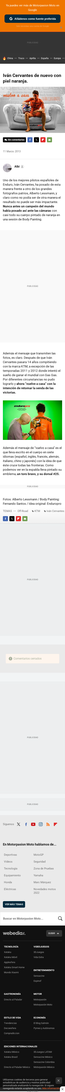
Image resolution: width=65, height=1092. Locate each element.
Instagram (41, 824)
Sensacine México (43, 1057)
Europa (57, 58)
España (45, 58)
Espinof (37, 981)
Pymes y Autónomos (44, 1028)
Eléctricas (10, 889)
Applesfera (9, 962)
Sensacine (39, 975)
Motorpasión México (44, 1067)
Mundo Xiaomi (11, 972)
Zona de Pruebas (44, 868)
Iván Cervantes (55, 511)
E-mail (49, 139)
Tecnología (10, 868)
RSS (48, 824)
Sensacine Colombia (44, 1062)
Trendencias (10, 1023)
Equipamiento (12, 875)
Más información (51, 1088)
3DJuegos (39, 952)
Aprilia (32, 58)
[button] (18, 166)
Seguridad (40, 861)
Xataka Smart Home (14, 967)
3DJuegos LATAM (43, 1052)
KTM (37, 511)
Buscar (60, 918)
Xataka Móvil (10, 957)
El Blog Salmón (41, 1023)
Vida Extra (39, 957)
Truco (21, 58)
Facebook (29, 139)
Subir (51, 933)
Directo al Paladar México (17, 1067)
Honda (8, 882)
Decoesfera (10, 1028)
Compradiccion (11, 1033)
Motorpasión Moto (43, 1004)
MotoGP (39, 854)
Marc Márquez (42, 882)
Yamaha (38, 875)
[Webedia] (14, 935)
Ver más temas (14, 904)
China (10, 58)
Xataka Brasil (11, 1057)
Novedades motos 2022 (45, 891)
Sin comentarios (16, 139)
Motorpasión (40, 999)
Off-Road (23, 511)
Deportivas (10, 854)
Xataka (7, 952)
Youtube (33, 824)
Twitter (36, 139)
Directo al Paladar (13, 999)
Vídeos (8, 861)
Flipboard (43, 139)
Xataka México (11, 1052)
